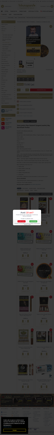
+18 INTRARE (33, 221)
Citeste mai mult (7, 426)
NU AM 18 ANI (21, 221)
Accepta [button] (15, 430)
